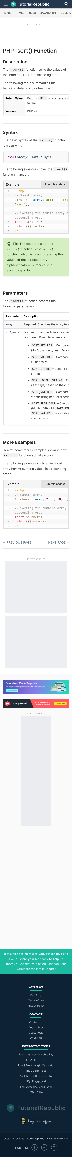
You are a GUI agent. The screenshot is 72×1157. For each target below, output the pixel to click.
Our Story (36, 995)
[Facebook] (34, 1147)
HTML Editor (36, 1092)
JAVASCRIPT (48, 12)
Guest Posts (36, 1032)
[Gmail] (54, 1147)
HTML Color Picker (36, 1070)
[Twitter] (44, 1147)
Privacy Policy (36, 1005)
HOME (7, 12)
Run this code (54, 184)
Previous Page (18, 542)
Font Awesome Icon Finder (36, 1086)
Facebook (54, 964)
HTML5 (19, 12)
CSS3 (32, 12)
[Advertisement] (36, 34)
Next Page (57, 542)
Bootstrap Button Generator (36, 1076)
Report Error (36, 1027)
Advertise (36, 1037)
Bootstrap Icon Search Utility (36, 1054)
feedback (41, 959)
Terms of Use (36, 1000)
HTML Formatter (36, 1060)
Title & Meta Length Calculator (36, 1065)
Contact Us (36, 1022)
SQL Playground (36, 1081)
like (11, 959)
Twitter (20, 969)
